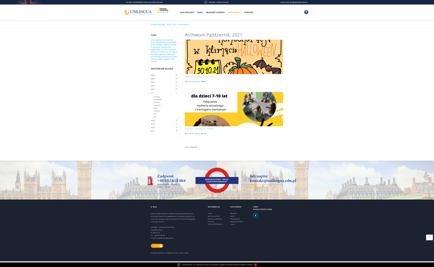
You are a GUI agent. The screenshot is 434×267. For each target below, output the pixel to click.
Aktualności (234, 12)
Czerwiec (156, 111)
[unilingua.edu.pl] (139, 12)
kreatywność (155, 47)
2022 (153, 89)
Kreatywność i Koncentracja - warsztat (199, 129)
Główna (197, 81)
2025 (153, 79)
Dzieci (200, 12)
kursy (153, 56)
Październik (157, 100)
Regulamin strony (172, 253)
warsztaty (173, 56)
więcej (156, 246)
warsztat (154, 59)
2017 (153, 131)
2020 (153, 120)
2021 (175, 24)
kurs (164, 40)
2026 (153, 75)
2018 (153, 127)
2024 (153, 82)
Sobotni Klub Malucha (215, 224)
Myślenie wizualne (236, 222)
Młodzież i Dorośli (215, 12)
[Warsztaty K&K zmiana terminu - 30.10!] (234, 57)
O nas (210, 213)
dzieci (153, 45)
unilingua (159, 45)
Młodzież (233, 213)
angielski (159, 40)
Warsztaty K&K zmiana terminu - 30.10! (199, 77)
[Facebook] (306, 12)
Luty (154, 116)
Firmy (232, 224)
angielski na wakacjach (167, 54)
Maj (154, 114)
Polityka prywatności (158, 253)
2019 (153, 124)
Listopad (156, 97)
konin (153, 40)
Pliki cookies (184, 253)
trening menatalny (162, 56)
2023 (153, 86)
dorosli (168, 52)
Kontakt (249, 12)
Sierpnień (156, 105)
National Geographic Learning (215, 220)
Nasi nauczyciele (214, 216)
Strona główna (158, 24)
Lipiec (155, 108)
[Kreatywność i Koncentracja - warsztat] (234, 109)
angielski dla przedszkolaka (166, 42)
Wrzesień (156, 102)
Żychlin (163, 47)
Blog (169, 24)
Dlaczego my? (235, 219)
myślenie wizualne (169, 45)
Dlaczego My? (187, 12)
